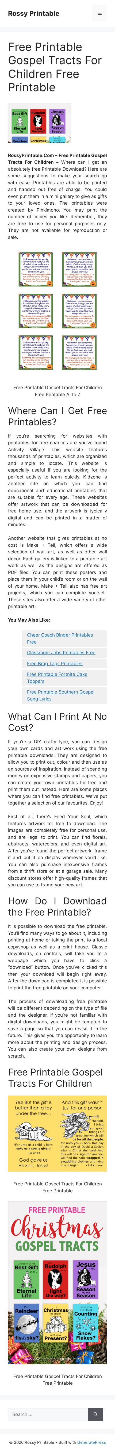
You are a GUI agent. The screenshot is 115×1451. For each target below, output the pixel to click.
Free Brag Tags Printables (55, 663)
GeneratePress (91, 1442)
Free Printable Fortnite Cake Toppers (57, 678)
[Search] (95, 1414)
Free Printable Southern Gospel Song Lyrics (60, 695)
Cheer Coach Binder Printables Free (60, 638)
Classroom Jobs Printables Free (61, 652)
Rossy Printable (33, 13)
